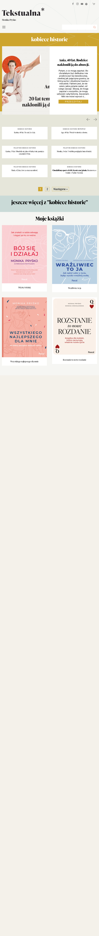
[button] (94, 27)
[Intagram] (77, 4)
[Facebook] (73, 4)
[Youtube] (82, 4)
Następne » (60, 189)
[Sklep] (94, 4)
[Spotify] (86, 4)
